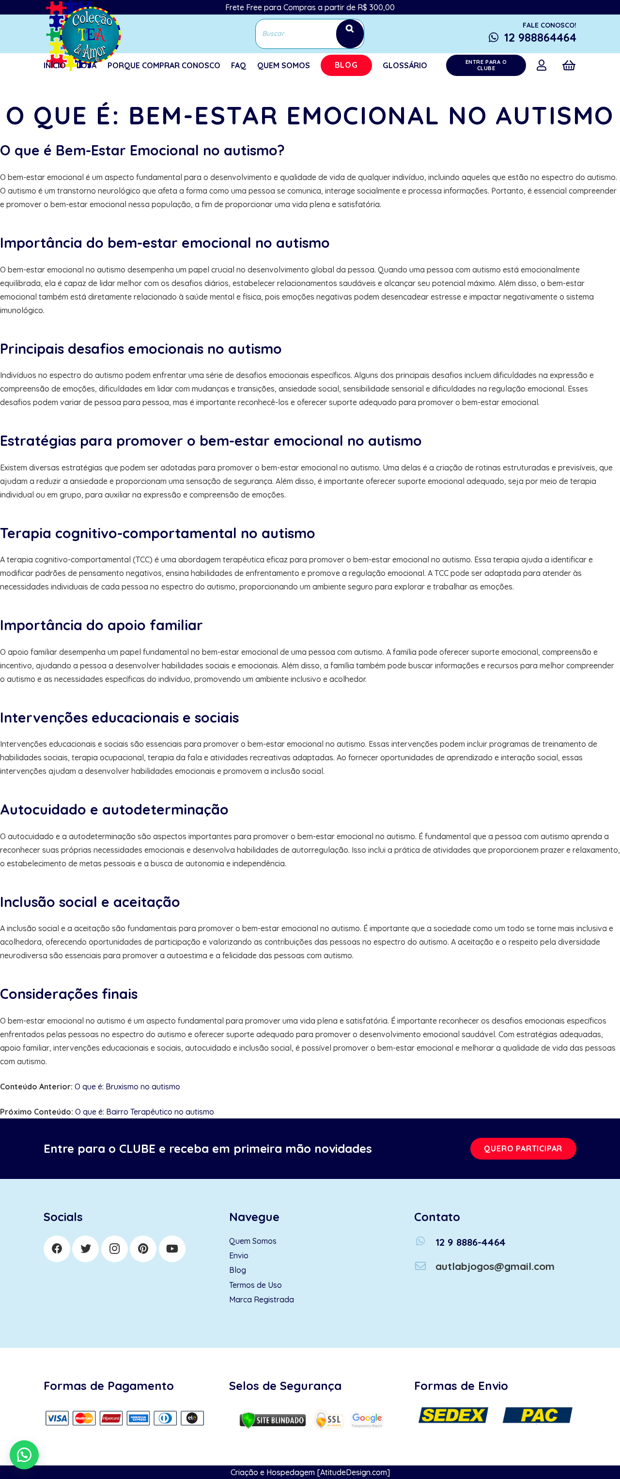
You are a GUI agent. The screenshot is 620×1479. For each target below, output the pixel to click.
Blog (237, 1270)
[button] (24, 1454)
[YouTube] (172, 1249)
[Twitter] (85, 1249)
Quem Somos (253, 1241)
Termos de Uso (255, 1285)
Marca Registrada (261, 1299)
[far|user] (544, 65)
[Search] (350, 33)
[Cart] (569, 65)
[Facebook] (57, 1249)
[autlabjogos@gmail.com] (424, 1266)
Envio (238, 1255)
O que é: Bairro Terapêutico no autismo (144, 1112)
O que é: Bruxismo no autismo (127, 1086)
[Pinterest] (143, 1249)
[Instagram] (114, 1249)
